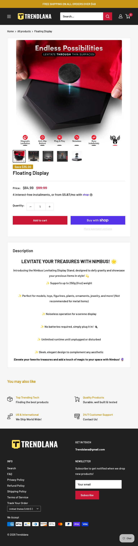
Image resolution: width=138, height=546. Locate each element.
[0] (128, 16)
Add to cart (40, 220)
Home (10, 31)
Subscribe (87, 495)
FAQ (9, 474)
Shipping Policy (16, 491)
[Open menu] (9, 16)
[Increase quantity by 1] (49, 206)
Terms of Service (17, 497)
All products (24, 31)
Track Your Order (17, 503)
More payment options (98, 228)
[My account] (120, 16)
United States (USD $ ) (21, 508)
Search (11, 468)
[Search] (107, 16)
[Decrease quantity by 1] (30, 206)
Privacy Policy (15, 479)
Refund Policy (16, 485)
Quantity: (18, 205)
